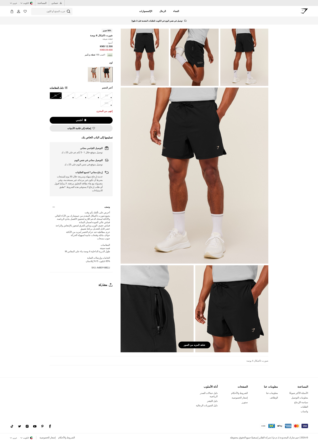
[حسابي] (19, 11)
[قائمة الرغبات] (25, 11)
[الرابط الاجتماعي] (50, 426)
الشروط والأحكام (66, 437)
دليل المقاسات (57, 87)
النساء (176, 11)
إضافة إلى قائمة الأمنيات (79, 128)
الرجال (162, 11)
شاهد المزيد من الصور (194, 344)
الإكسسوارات (145, 11)
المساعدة (42, 3)
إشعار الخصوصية (48, 437)
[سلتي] (12, 11)
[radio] (107, 74)
